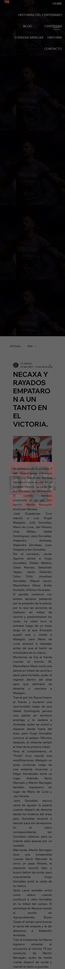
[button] (51, 466)
